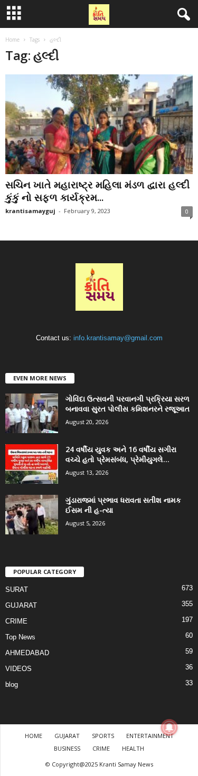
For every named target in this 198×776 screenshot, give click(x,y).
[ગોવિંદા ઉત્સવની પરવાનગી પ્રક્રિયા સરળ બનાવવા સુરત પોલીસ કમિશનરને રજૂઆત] (31, 413)
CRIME (16, 621)
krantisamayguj (30, 211)
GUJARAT (21, 605)
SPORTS (103, 736)
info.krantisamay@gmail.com (118, 338)
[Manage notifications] (169, 727)
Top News (20, 637)
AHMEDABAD (27, 653)
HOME (33, 736)
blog (11, 684)
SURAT (16, 589)
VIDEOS (18, 669)
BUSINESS (67, 748)
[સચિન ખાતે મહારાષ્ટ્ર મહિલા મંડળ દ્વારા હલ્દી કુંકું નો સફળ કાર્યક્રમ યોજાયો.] (99, 124)
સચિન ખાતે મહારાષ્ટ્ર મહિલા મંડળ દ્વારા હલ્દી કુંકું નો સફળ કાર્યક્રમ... (97, 191)
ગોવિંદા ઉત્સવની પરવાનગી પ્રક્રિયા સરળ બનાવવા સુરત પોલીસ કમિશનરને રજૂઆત (127, 404)
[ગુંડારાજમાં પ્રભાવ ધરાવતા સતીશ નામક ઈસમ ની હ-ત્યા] (31, 514)
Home (12, 39)
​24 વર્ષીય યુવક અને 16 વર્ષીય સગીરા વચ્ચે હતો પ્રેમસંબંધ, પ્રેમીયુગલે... (120, 454)
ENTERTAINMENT (150, 736)
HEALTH (133, 748)
